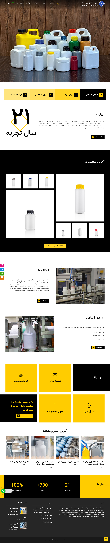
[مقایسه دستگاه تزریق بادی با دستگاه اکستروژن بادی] (92, 447)
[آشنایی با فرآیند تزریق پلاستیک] (67, 447)
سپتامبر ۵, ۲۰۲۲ (101, 467)
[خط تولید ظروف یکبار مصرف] (17, 447)
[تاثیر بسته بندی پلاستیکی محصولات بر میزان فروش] (42, 447)
